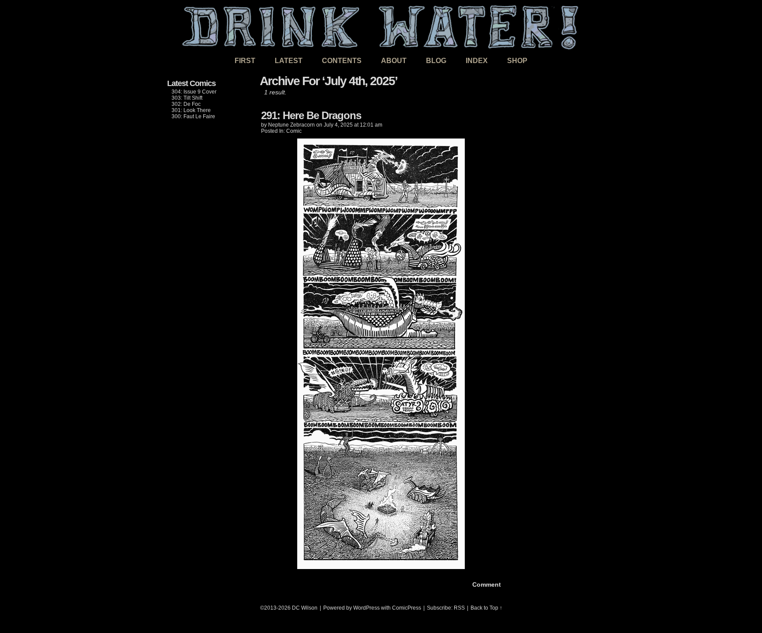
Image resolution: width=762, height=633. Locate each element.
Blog (436, 60)
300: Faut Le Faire (193, 116)
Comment (486, 584)
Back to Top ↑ (486, 608)
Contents (342, 60)
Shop (517, 60)
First (245, 60)
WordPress (366, 608)
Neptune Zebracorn (291, 125)
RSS (459, 608)
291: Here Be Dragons (311, 115)
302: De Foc (186, 104)
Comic (294, 131)
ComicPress (406, 608)
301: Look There (191, 110)
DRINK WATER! (381, 26)
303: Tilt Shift (187, 98)
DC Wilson (305, 608)
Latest (289, 60)
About (394, 60)
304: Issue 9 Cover (194, 92)
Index (477, 60)
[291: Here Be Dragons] (381, 566)
